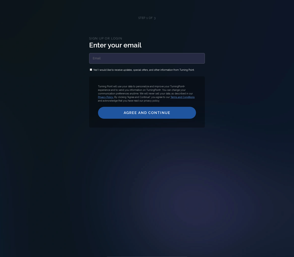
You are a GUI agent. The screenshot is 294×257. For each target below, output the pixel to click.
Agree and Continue (147, 113)
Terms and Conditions (182, 97)
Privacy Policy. (106, 97)
